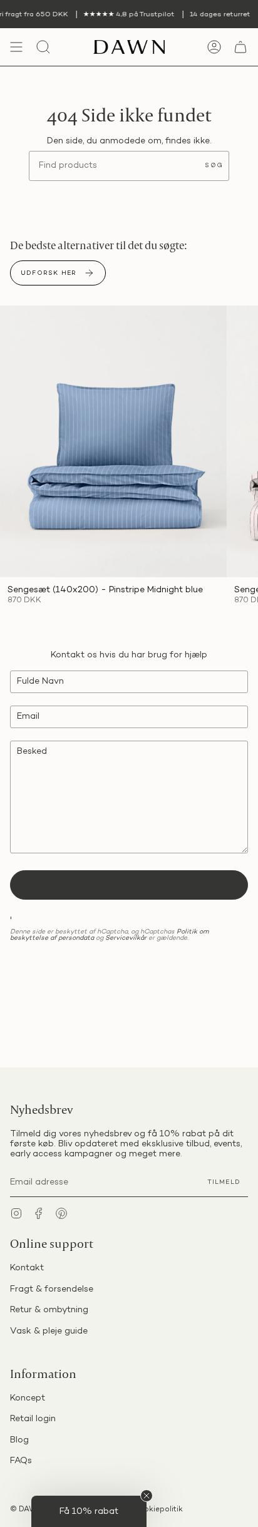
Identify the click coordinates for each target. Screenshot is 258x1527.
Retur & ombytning (49, 1310)
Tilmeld (223, 1182)
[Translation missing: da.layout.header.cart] (240, 47)
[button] (89, 1511)
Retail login (33, 1419)
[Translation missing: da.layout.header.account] (214, 47)
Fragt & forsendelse (51, 1289)
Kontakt (27, 1268)
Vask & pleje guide (49, 1331)
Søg (214, 165)
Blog (19, 1440)
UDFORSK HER (48, 273)
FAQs (21, 1461)
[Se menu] (16, 47)
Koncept (27, 1398)
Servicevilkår (126, 938)
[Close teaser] (146, 1495)
